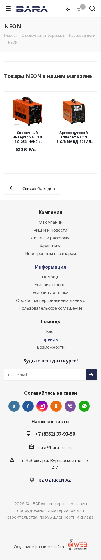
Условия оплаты (50, 284)
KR (55, 480)
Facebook (28, 406)
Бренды (50, 339)
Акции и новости (50, 230)
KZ (41, 480)
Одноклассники (56, 406)
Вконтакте (14, 406)
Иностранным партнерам (50, 253)
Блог (50, 331)
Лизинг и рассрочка (50, 237)
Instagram (42, 406)
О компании (51, 222)
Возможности (51, 347)
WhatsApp (84, 406)
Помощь (50, 276)
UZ (48, 480)
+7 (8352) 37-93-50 (55, 434)
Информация (50, 267)
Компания (50, 212)
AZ (68, 480)
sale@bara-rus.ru (55, 447)
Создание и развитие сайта (39, 546)
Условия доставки (50, 292)
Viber (70, 406)
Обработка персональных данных (50, 300)
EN (61, 480)
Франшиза (50, 245)
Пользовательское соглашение (50, 308)
